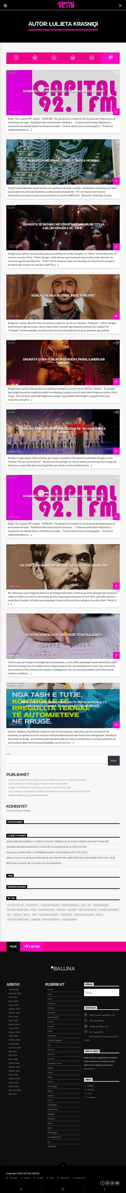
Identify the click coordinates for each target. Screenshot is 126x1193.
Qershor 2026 (15, 993)
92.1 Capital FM (15, 905)
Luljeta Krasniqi (73, 23)
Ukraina (36, 919)
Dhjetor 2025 (14, 1008)
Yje (48, 1141)
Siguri (50, 1123)
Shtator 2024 (14, 1039)
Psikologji (27, 616)
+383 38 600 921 (96, 1020)
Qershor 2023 (15, 1090)
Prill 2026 (13, 997)
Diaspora (51, 1003)
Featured (51, 1035)
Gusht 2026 (14, 989)
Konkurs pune (46, 910)
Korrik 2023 (14, 1086)
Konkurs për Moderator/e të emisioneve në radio (63, 91)
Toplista (64, 1178)
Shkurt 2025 (14, 1024)
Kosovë (11, 686)
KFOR (33, 910)
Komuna (51, 1049)
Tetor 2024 (13, 1036)
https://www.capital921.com (102, 1015)
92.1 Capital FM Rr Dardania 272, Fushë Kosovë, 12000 (101, 1036)
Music (50, 1077)
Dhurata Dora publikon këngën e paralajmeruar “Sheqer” (64, 361)
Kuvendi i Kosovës (108, 910)
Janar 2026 (13, 1005)
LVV (9, 915)
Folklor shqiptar (54, 1040)
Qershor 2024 (15, 1047)
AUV (83, 905)
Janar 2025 (13, 1028)
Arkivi (27, 1178)
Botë (49, 998)
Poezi (50, 1100)
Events (50, 1021)
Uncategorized (54, 1137)
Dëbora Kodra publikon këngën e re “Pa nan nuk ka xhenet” (64, 430)
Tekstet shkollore (18, 919)
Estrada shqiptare (18, 910)
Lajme (20, 686)
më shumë (89, 1068)
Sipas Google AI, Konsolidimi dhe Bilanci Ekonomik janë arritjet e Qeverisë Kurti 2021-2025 (50, 791)
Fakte (50, 1031)
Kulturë (12, 547)
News (50, 1091)
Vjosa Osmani (69, 919)
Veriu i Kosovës (51, 919)
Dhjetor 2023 (14, 1067)
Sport (50, 1127)
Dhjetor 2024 (14, 1032)
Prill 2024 (13, 1055)
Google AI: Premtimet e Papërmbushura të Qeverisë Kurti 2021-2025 (40, 787)
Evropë (50, 1026)
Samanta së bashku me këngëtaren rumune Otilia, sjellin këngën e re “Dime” (64, 226)
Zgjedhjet (52, 1146)
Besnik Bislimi (101, 905)
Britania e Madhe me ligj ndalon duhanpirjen (28, 795)
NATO (27, 915)
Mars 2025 (13, 1020)
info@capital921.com (98, 1026)
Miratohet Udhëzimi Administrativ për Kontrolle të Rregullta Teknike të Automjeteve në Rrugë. (63, 704)
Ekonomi (51, 1012)
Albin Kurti (32, 905)
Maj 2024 (12, 1051)
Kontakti (91, 1097)
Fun (49, 1044)
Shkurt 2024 (14, 1063)
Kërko (8, 754)
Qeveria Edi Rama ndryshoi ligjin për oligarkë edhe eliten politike (38, 783)
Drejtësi (51, 1008)
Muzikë (11, 208)
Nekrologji (52, 1086)
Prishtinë (66, 915)
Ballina (90, 1085)
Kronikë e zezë (54, 1063)
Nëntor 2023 (14, 1070)
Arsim (50, 989)
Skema (90, 1089)
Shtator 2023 (14, 1078)
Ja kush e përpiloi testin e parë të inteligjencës (64, 634)
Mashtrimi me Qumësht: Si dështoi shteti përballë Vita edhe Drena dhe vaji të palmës (47, 779)
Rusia (99, 915)
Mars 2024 (13, 1059)
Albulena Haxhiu (50, 905)
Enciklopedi (14, 616)
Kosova (61, 910)
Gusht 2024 (14, 1043)
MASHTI (17, 915)
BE (89, 905)
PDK (34, 915)
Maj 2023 (12, 1094)
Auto (49, 994)
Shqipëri (51, 1118)
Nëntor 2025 (14, 1012)
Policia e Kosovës (48, 915)
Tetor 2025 (13, 1016)
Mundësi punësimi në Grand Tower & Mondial (64, 160)
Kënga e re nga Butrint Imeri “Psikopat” (64, 295)
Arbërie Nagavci (70, 905)
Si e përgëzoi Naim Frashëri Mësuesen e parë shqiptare (64, 565)
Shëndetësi (52, 1109)
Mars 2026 (13, 1001)
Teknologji (52, 1132)
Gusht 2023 (14, 1082)
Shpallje (12, 73)
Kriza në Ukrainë (87, 910)
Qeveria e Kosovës (84, 915)
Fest (89, 1093)
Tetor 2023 (13, 1074)
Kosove (51, 1058)
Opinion (51, 1095)
